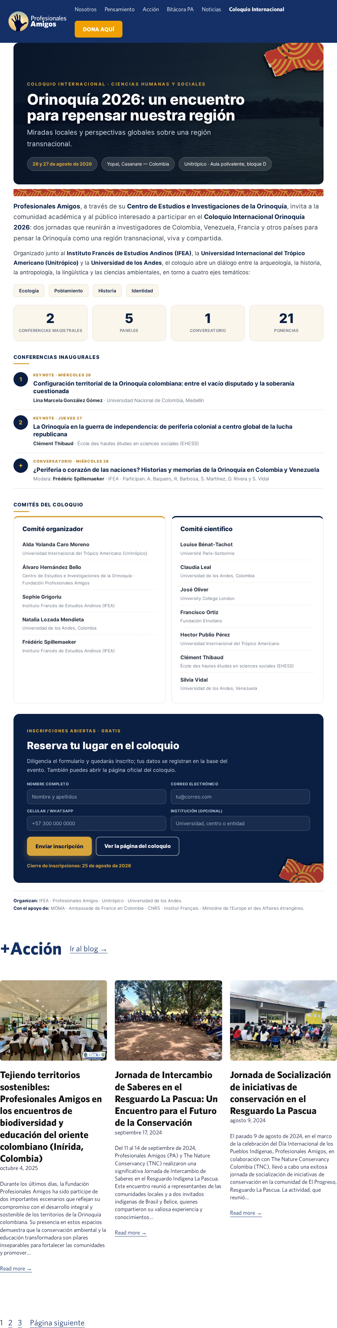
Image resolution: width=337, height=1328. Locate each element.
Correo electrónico (194, 784)
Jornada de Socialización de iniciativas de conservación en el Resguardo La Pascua (280, 1092)
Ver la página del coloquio (137, 846)
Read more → (16, 1268)
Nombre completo (48, 784)
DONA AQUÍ (98, 29)
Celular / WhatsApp (50, 811)
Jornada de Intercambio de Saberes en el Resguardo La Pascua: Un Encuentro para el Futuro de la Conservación (166, 1098)
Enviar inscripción (59, 846)
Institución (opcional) (197, 811)
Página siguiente (57, 1322)
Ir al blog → (89, 948)
